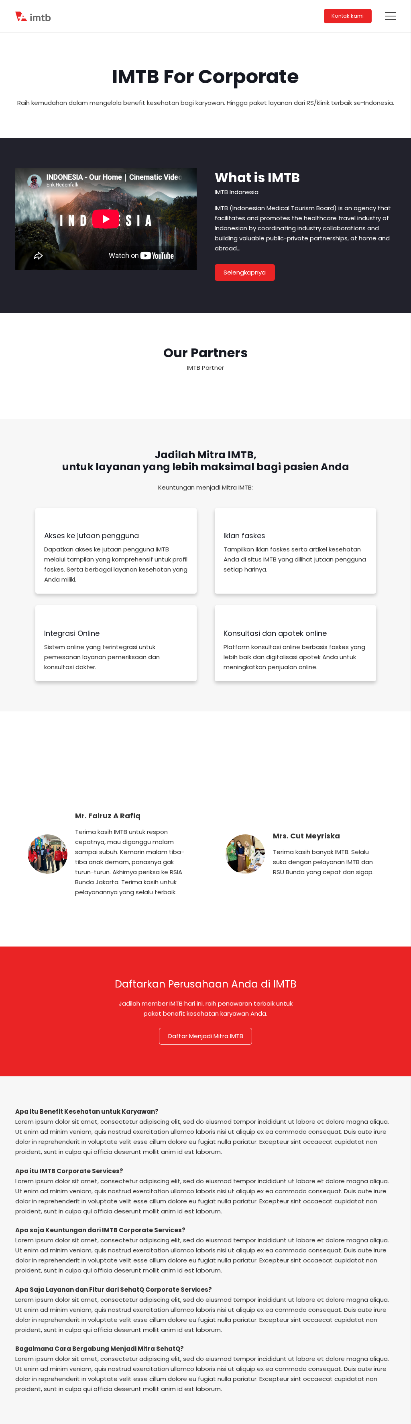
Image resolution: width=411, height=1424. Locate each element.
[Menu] (390, 16)
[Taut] (34, 16)
